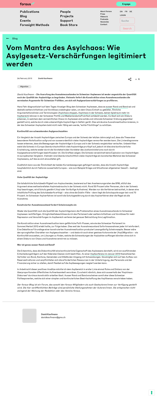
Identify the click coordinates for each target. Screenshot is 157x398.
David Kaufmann (45, 78)
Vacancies (104, 22)
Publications (29, 12)
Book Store (69, 25)
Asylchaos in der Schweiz (90, 112)
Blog (23, 16)
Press (102, 14)
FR (126, 11)
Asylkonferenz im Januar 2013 (105, 253)
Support (66, 20)
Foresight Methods (34, 25)
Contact (103, 24)
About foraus (106, 11)
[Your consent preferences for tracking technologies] (152, 393)
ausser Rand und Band (117, 106)
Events (25, 20)
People (65, 12)
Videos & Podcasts (104, 17)
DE (131, 11)
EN (121, 11)
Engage (126, 3)
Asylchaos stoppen (68, 112)
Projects (66, 16)
